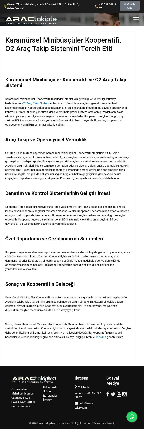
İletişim (47, 400)
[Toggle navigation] (136, 19)
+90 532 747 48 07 (108, 6)
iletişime (101, 337)
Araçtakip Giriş (129, 5)
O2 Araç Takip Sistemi (36, 103)
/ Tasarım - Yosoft (103, 423)
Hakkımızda (50, 387)
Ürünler (47, 391)
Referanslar (50, 395)
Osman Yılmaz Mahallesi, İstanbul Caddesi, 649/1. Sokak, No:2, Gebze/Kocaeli (43, 6)
